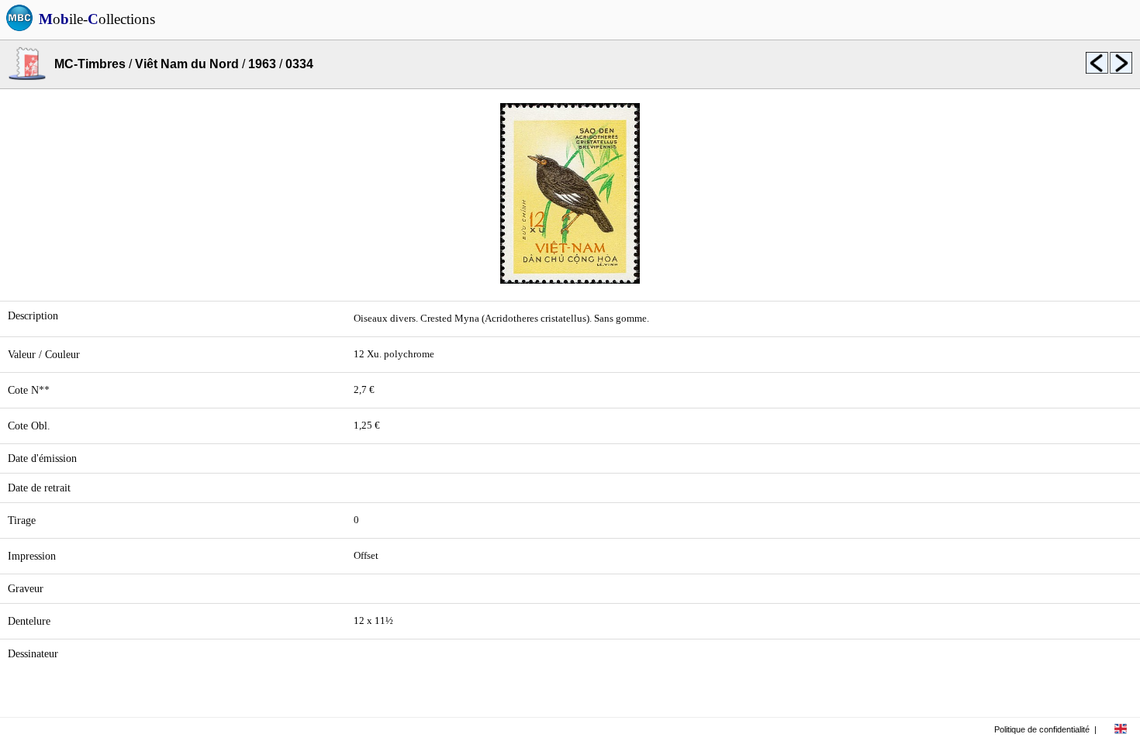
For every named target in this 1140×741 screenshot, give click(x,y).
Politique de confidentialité (1042, 729)
